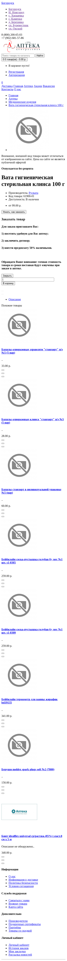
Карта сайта (16, 906)
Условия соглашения (21, 886)
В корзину (8, 283)
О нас (12, 876)
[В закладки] (2, 373)
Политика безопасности (23, 882)
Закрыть (7, 275)
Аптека (13, 98)
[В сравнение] (2, 376)
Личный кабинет (19, 944)
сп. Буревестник (18, 25)
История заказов (19, 948)
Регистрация (16, 71)
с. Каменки (15, 18)
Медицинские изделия (22, 101)
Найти (40, 55)
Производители (18, 920)
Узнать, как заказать (14, 212)
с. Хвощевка (16, 15)
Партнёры (15, 927)
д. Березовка (16, 22)
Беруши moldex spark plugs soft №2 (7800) (27, 769)
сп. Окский (15, 28)
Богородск (15, 9)
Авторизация (17, 75)
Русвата (33, 192)
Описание (15, 299)
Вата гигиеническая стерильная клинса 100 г (36, 105)
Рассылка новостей (20, 954)
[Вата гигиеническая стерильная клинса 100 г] (29, 149)
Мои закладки (17, 951)
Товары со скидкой (20, 930)
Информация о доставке (23, 879)
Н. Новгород (16, 12)
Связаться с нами (19, 900)
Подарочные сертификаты (25, 924)
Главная (13, 95)
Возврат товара (18, 903)
